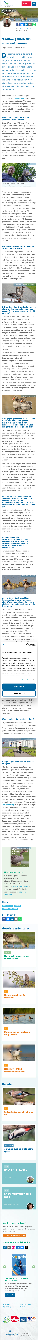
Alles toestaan (19, 686)
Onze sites (6, 1304)
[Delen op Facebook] (18, 24)
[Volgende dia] (33, 1282)
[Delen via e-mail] (30, 24)
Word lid (9, 1295)
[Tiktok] (26, 1247)
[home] (10, 4)
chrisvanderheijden (10, 909)
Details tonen (26, 680)
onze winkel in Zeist (20, 887)
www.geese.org (8, 805)
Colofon (22, 1307)
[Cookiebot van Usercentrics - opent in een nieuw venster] (27, 644)
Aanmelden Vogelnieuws (15, 1235)
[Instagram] (13, 1247)
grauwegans (7, 905)
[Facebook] (5, 1247)
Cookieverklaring (25, 1304)
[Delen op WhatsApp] (34, 24)
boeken (17, 905)
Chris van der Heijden (27, 29)
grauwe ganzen (20, 98)
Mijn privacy (7, 1307)
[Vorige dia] (4, 1282)
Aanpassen (18, 693)
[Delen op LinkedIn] (26, 24)
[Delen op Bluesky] (22, 24)
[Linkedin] (18, 1247)
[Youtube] (9, 1247)
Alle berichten (9, 10)
